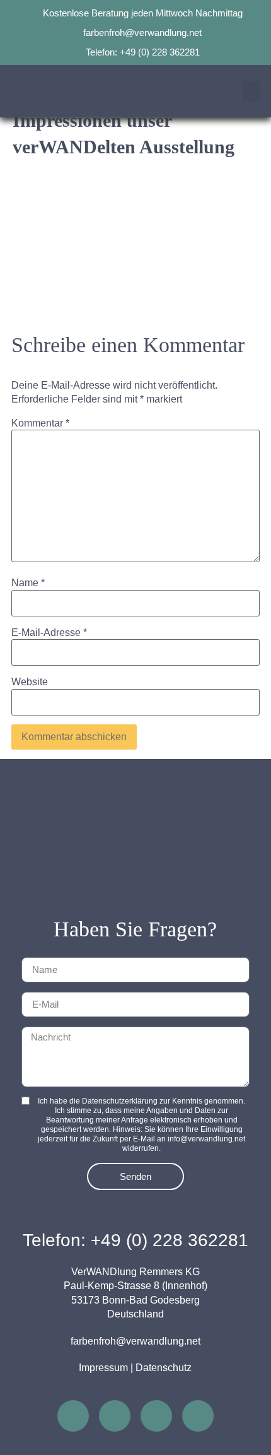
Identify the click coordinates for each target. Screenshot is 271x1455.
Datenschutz (164, 1367)
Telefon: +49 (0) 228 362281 (135, 1240)
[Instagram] (73, 1416)
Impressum (103, 1367)
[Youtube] (198, 1416)
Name (28, 583)
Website (29, 682)
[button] (251, 91)
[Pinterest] (156, 1416)
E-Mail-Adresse (49, 633)
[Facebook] (114, 1416)
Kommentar (40, 423)
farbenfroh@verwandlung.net (135, 1341)
